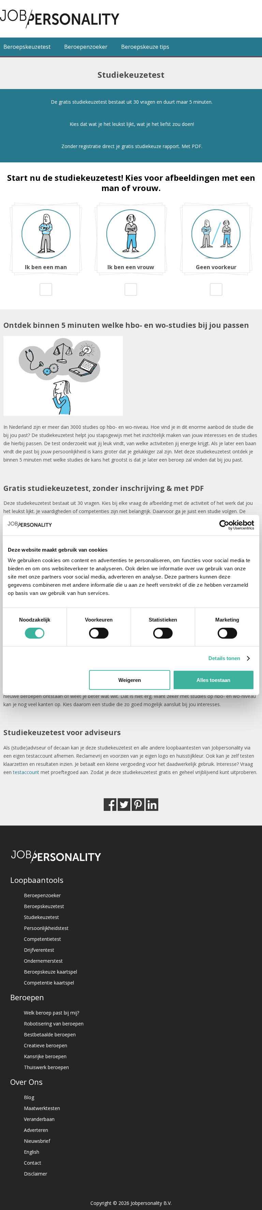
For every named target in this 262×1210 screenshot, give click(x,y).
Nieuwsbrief (37, 1141)
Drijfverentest (39, 950)
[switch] (98, 633)
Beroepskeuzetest (26, 46)
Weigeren (129, 680)
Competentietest (42, 939)
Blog (29, 1097)
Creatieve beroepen (45, 1045)
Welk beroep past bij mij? (51, 1012)
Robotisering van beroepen (54, 1023)
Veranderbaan (39, 1119)
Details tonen (224, 658)
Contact (32, 1163)
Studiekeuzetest (41, 917)
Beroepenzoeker (85, 46)
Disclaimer (35, 1173)
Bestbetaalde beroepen (50, 1034)
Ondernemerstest (43, 961)
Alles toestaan (213, 680)
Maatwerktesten (42, 1108)
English (31, 1152)
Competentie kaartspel (49, 982)
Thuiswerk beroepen (46, 1067)
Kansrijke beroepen (45, 1056)
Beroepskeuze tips (145, 46)
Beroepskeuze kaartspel (50, 971)
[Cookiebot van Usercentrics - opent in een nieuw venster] (224, 525)
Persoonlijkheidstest (46, 928)
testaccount (26, 772)
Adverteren (36, 1130)
